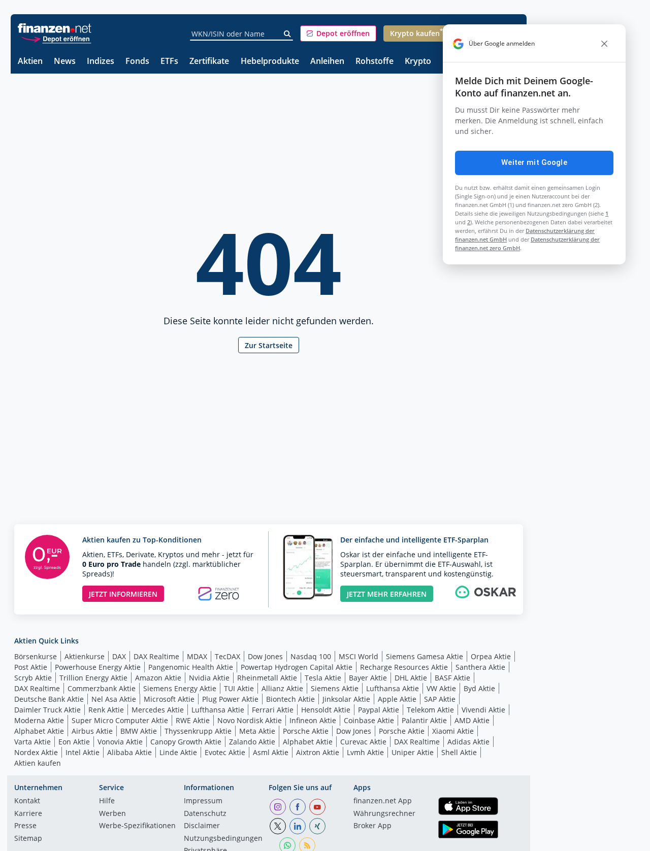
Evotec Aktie (225, 752)
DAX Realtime (156, 656)
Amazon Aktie (158, 678)
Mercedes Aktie (158, 709)
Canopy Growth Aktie (185, 741)
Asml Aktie (270, 752)
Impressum (203, 801)
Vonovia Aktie (120, 741)
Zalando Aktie (252, 741)
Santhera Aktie (480, 667)
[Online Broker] (55, 38)
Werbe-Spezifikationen (137, 826)
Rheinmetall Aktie (267, 678)
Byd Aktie (479, 688)
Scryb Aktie (33, 678)
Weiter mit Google (534, 162)
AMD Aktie (472, 720)
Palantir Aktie (424, 720)
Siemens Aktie (335, 688)
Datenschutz (205, 814)
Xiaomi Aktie (453, 731)
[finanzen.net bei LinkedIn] (297, 826)
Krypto (418, 61)
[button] (338, 33)
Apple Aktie (397, 699)
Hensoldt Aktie (325, 709)
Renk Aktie (106, 709)
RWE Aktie (193, 720)
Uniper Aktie (413, 752)
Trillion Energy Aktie (93, 678)
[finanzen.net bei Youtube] (317, 807)
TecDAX (227, 656)
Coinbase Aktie (369, 720)
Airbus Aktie (92, 731)
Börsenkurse (35, 656)
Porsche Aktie (306, 731)
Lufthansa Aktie (392, 688)
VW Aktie (441, 688)
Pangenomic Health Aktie (190, 667)
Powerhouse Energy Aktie (98, 667)
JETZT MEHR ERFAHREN (387, 594)
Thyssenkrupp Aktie (198, 731)
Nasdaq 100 (310, 656)
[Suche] (287, 34)
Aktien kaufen (37, 763)
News (65, 61)
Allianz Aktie (282, 688)
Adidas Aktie (468, 741)
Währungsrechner (384, 814)
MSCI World (358, 656)
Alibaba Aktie (129, 752)
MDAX (197, 656)
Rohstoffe (374, 61)
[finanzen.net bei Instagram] (278, 807)
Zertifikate (209, 61)
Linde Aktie (178, 752)
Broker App (372, 826)
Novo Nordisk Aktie (249, 720)
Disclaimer (202, 826)
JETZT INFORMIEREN (123, 594)
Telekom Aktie (430, 709)
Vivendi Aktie (483, 709)
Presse (25, 826)
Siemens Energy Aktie (179, 688)
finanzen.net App (382, 801)
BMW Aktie (138, 731)
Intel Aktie (83, 752)
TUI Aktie (239, 688)
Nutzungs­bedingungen (223, 839)
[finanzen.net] (54, 28)
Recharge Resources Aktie (404, 667)
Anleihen (327, 61)
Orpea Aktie (491, 656)
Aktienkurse (84, 656)
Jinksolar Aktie (346, 699)
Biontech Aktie (290, 699)
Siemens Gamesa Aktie (424, 656)
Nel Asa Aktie (113, 699)
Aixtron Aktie (317, 752)
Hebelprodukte (270, 61)
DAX (119, 656)
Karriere (28, 814)
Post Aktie (30, 667)
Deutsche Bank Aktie (49, 699)
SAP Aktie (440, 699)
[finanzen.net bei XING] (317, 826)
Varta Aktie (32, 741)
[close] (604, 43)
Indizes (100, 61)
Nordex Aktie (36, 752)
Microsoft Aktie (169, 699)
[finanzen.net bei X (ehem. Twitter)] (278, 826)
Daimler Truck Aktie (47, 709)
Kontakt (27, 801)
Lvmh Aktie (365, 752)
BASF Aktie (452, 678)
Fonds (137, 61)
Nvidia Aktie (209, 678)
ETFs (169, 61)
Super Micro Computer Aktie (120, 720)
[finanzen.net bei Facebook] (297, 807)
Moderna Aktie (39, 720)
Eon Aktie (74, 741)
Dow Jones (265, 656)
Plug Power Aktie (230, 699)
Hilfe (107, 801)
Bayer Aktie (368, 678)
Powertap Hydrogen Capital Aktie (296, 667)
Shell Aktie (459, 752)
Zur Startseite (268, 345)
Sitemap (28, 839)
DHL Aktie (411, 678)
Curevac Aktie (363, 741)
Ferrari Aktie (273, 709)
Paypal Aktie (378, 709)
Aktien (30, 61)
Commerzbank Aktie (102, 688)
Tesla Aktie (323, 678)
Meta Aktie (257, 731)
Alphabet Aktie (39, 731)
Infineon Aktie (312, 720)
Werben (112, 814)
